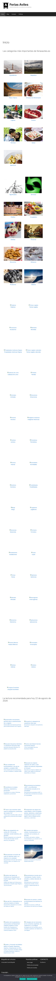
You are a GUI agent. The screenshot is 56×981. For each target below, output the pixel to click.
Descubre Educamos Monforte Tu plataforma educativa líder (12, 748)
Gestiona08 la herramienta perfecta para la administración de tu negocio (12, 725)
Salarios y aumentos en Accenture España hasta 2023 (32, 860)
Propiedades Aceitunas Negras (13, 352)
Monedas (33, 329)
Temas (13, 577)
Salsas (33, 142)
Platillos (13, 217)
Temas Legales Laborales (33, 352)
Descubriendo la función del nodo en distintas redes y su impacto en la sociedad (13, 861)
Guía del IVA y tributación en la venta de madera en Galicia (12, 905)
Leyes (33, 554)
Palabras (13, 307)
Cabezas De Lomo (13, 374)
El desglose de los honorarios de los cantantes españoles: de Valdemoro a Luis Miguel (33, 929)
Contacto (14, 14)
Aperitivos (13, 165)
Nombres (13, 487)
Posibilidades (33, 487)
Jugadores (33, 509)
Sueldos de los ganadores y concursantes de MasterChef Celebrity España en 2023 (11, 929)
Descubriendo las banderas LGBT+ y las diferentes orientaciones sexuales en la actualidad (33, 794)
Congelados (33, 217)
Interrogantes (33, 599)
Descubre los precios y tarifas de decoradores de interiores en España (33, 905)
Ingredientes (13, 75)
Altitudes (13, 599)
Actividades (33, 464)
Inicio (2, 14)
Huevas (13, 464)
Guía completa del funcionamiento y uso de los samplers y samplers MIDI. (13, 770)
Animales (13, 397)
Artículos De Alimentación (33, 97)
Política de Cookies (32, 967)
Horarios (13, 419)
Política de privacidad (32, 965)
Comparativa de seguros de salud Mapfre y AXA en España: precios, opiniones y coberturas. (32, 816)
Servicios (33, 194)
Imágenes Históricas (33, 419)
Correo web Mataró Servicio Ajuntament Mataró (31, 748)
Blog (8, 14)
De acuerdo (22, 979)
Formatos (33, 532)
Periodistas (33, 442)
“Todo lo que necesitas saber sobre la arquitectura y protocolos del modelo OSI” (13, 816)
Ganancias (13, 532)
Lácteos (13, 442)
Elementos (13, 622)
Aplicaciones (33, 622)
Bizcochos (13, 262)
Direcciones (33, 397)
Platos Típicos (13, 97)
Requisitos (33, 75)
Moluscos (33, 262)
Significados (13, 194)
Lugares (13, 120)
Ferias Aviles (19, 4)
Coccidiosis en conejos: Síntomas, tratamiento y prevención (12, 793)
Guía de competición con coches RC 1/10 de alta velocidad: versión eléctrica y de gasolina (12, 839)
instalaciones (13, 554)
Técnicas (13, 142)
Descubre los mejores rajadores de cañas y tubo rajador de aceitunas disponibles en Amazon (32, 771)
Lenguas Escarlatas (13, 689)
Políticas (21, 14)
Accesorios (13, 329)
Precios (33, 120)
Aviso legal (30, 962)
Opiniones (33, 577)
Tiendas (33, 374)
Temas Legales (33, 307)
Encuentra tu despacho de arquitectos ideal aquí (33, 725)
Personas (33, 239)
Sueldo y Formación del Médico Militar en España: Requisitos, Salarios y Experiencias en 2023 (13, 951)
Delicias (13, 667)
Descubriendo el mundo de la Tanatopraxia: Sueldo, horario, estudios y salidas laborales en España (31, 885)
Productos (13, 284)
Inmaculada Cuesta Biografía (8, 962)
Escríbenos (43, 962)
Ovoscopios (33, 644)
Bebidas (13, 239)
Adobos (33, 667)
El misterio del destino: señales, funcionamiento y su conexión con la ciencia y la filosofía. (33, 839)
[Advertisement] (28, 30)
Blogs (13, 509)
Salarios (33, 284)
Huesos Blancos (13, 644)
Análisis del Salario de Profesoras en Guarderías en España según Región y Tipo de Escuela (13, 884)
